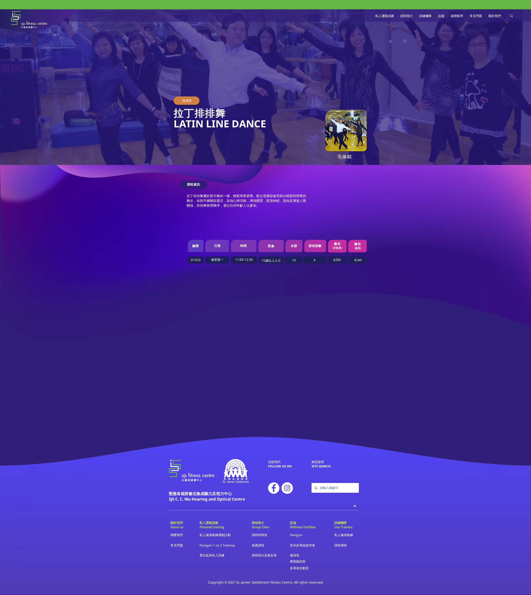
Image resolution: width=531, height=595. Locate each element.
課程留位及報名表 (264, 555)
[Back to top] (355, 506)
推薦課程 (258, 545)
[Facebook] (273, 488)
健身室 (294, 555)
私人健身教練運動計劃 (215, 535)
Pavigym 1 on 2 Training (217, 545)
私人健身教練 (343, 535)
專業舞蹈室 (298, 561)
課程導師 (340, 545)
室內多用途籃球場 (302, 545)
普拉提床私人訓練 (212, 555)
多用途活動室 (299, 568)
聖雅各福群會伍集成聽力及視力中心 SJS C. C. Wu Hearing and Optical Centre (207, 496)
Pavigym (296, 535)
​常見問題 (177, 545)
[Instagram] (287, 488)
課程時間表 (259, 535)
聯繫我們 (177, 535)
